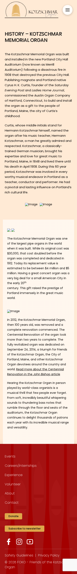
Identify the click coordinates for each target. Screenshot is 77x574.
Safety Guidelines (19, 555)
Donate (13, 516)
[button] (67, 10)
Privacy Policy (48, 555)
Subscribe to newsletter (24, 528)
